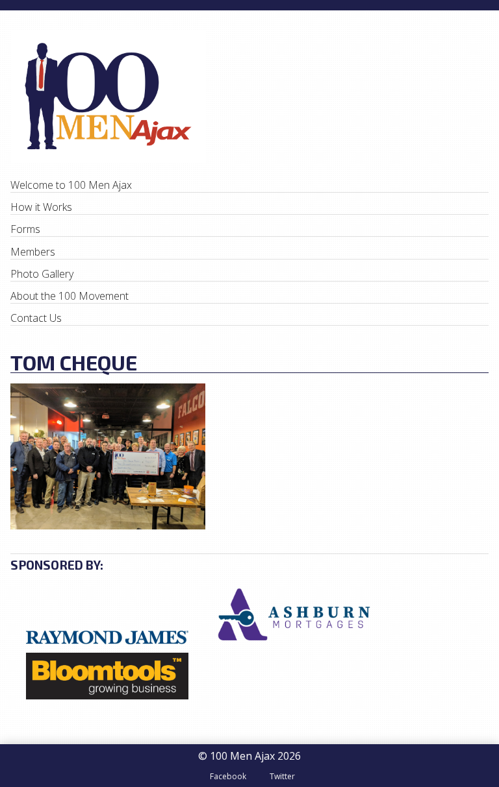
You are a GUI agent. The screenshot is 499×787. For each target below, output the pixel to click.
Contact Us (36, 318)
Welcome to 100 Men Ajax (71, 185)
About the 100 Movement (69, 296)
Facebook (228, 776)
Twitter (282, 776)
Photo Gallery (41, 274)
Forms (25, 229)
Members (32, 252)
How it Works (41, 207)
